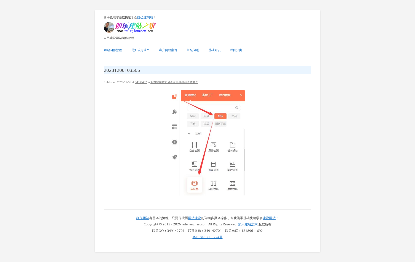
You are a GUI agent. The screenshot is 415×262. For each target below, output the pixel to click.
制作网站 (142, 218)
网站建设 (194, 218)
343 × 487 (141, 82)
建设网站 (269, 218)
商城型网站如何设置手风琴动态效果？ (174, 82)
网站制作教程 (113, 50)
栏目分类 (236, 50)
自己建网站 (145, 17)
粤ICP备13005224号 (208, 237)
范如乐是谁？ (140, 50)
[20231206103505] (207, 143)
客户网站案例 (168, 50)
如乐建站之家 (248, 224)
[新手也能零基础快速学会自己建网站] (135, 31)
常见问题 (193, 50)
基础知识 (214, 50)
